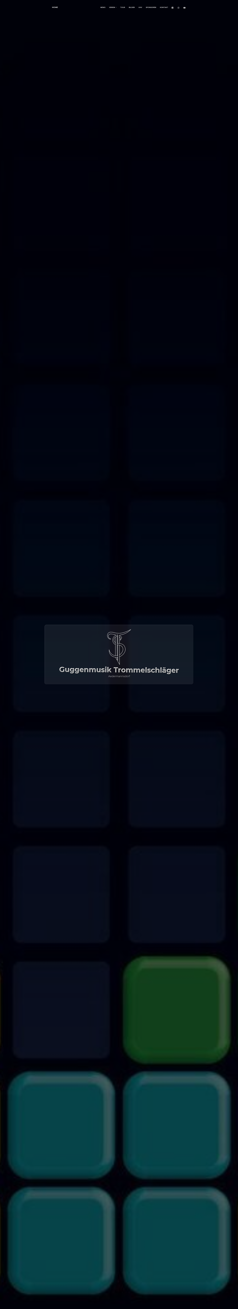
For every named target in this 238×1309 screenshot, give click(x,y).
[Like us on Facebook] (173, 7)
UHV (140, 7)
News (102, 7)
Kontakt (164, 7)
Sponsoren (151, 7)
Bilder (132, 7)
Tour (122, 7)
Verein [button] (112, 7)
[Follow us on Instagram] (179, 7)
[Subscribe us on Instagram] (185, 7)
